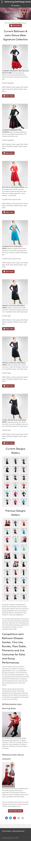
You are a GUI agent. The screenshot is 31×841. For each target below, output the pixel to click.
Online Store (15, 25)
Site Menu (16, 6)
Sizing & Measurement (18, 831)
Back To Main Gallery (15, 811)
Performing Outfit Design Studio (18, 2)
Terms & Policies (6, 831)
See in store (8, 96)
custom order (21, 804)
